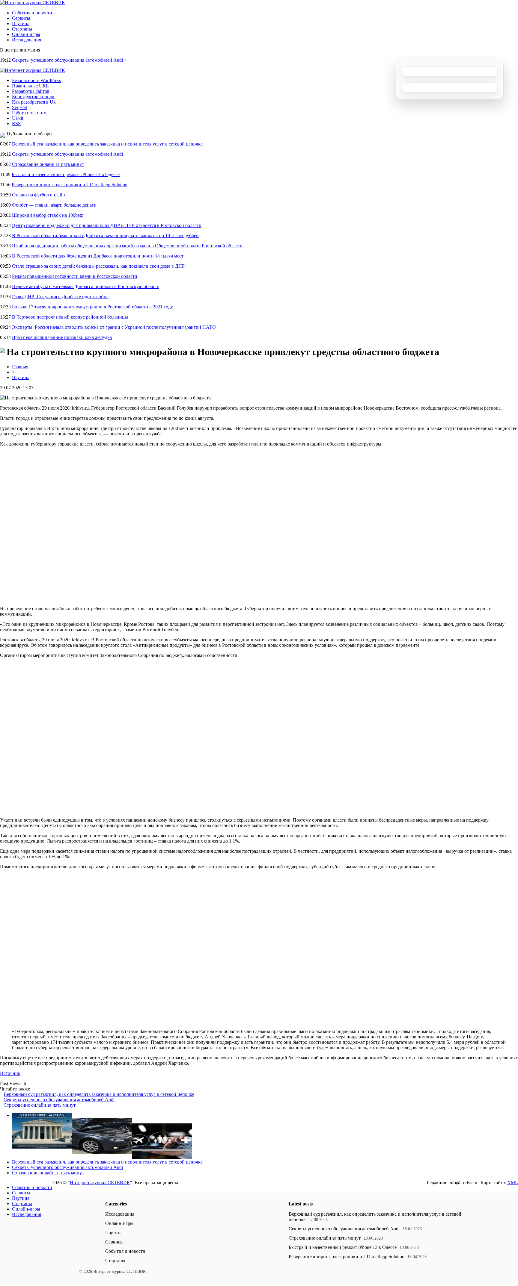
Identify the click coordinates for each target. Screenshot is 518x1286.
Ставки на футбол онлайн (38, 194)
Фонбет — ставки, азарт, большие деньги (54, 204)
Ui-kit (17, 118)
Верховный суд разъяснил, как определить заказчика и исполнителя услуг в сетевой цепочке (107, 143)
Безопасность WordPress (36, 80)
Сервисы (21, 18)
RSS (16, 123)
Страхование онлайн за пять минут (48, 164)
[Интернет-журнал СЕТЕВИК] (32, 2)
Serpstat (19, 107)
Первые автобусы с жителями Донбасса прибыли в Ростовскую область (85, 286)
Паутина (20, 23)
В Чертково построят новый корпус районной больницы (70, 316)
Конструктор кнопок (33, 96)
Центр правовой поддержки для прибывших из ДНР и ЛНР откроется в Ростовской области (106, 225)
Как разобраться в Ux (34, 101)
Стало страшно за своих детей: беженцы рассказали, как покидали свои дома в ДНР (98, 266)
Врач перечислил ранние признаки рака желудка (62, 337)
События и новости (32, 12)
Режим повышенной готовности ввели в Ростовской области (74, 276)
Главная (20, 366)
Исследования (26, 39)
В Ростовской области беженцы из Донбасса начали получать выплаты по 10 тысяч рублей (105, 235)
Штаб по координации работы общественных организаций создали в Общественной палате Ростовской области (127, 245)
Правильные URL (30, 85)
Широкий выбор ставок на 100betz (47, 215)
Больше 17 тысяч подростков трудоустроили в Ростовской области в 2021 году (92, 306)
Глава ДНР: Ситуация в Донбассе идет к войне (60, 296)
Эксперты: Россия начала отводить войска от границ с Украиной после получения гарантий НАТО (114, 327)
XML (512, 1182)
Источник (10, 1073)
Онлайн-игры (26, 34)
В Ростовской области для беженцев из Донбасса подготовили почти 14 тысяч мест (97, 255)
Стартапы (22, 28)
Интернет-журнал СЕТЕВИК (100, 1182)
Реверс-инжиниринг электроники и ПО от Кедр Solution (69, 184)
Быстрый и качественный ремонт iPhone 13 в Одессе (66, 174)
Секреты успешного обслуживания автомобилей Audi (67, 60)
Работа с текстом (29, 112)
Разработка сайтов (30, 91)
